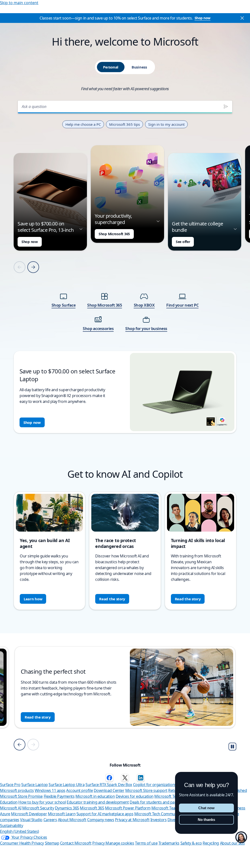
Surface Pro (10, 784)
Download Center (109, 790)
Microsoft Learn (62, 814)
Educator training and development (98, 802)
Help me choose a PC (83, 124)
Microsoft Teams (166, 808)
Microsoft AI (10, 808)
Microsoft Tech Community (157, 814)
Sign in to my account (166, 124)
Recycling (211, 843)
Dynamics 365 (67, 808)
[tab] (111, 67)
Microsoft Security (38, 808)
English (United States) (19, 831)
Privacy (98, 843)
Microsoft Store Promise (21, 796)
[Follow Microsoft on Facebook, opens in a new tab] (109, 778)
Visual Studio (31, 819)
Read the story (112, 598)
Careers (50, 819)
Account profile (79, 790)
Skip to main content (19, 2)
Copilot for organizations (155, 784)
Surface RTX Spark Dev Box (108, 784)
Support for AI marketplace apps (104, 814)
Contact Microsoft (76, 843)
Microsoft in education (95, 796)
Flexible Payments (59, 796)
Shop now (202, 18)
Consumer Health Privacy (22, 843)
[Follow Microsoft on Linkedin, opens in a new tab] (141, 778)
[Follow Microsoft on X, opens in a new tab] (125, 778)
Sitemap (52, 843)
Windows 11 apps (50, 790)
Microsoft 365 (92, 808)
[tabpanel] (125, 265)
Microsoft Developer (29, 814)
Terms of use (146, 843)
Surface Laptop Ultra (66, 784)
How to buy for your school (42, 802)
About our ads (232, 843)
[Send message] (225, 106)
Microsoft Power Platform (127, 808)
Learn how (33, 598)
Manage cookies (119, 843)
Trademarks (168, 843)
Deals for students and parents (157, 802)
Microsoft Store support (146, 790)
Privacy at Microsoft (132, 819)
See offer (183, 241)
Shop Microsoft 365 (114, 234)
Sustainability (11, 825)
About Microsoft (72, 819)
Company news (100, 819)
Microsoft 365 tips (124, 124)
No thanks (206, 819)
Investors (158, 819)
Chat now (206, 808)
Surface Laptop (34, 784)
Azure (5, 814)
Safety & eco (191, 843)
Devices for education (135, 796)
